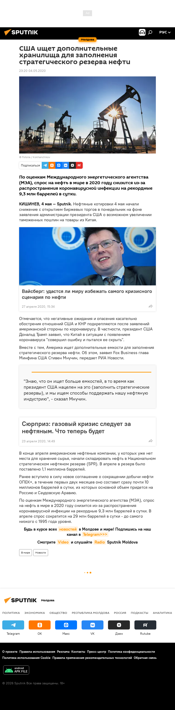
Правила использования (37, 652)
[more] (150, 306)
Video (63, 542)
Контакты (78, 652)
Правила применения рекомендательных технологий (92, 658)
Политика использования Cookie (26, 658)
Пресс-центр (96, 652)
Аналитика (162, 613)
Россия (120, 613)
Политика (11, 613)
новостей (68, 529)
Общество (58, 613)
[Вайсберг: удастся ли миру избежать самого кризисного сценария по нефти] (87, 256)
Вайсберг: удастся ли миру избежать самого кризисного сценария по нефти (87, 294)
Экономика (34, 613)
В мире (25, 552)
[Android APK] (16, 670)
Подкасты (139, 613)
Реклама (63, 652)
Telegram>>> (95, 534)
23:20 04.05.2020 (32, 71)
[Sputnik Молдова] (22, 36)
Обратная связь (145, 658)
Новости (40, 552)
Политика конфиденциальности (131, 652)
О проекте (10, 652)
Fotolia (26, 157)
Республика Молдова (90, 613)
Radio (100, 542)
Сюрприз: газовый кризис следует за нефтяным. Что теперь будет (76, 427)
